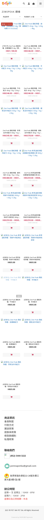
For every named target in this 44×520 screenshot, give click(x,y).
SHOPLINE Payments (26, 517)
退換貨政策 (10, 432)
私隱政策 (9, 439)
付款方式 (9, 425)
